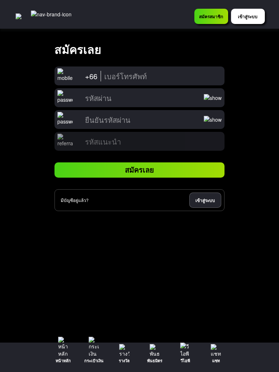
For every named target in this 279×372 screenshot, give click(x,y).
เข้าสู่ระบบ (205, 200)
